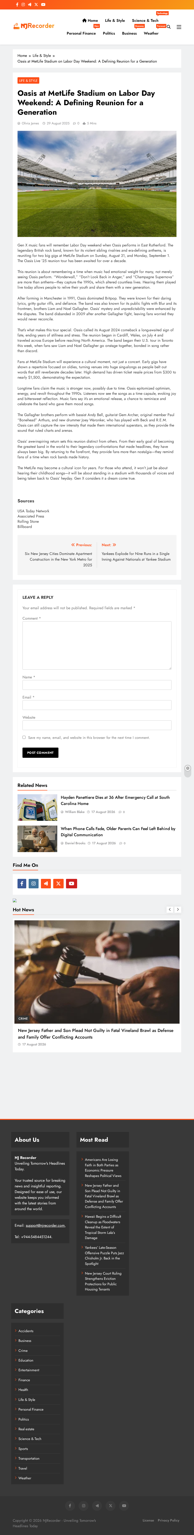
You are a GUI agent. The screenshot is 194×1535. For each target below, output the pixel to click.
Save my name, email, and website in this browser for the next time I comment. (89, 737)
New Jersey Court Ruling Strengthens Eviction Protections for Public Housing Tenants (103, 1281)
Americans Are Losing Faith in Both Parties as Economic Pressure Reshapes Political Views (103, 1167)
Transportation (29, 1458)
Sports (23, 1448)
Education (25, 1360)
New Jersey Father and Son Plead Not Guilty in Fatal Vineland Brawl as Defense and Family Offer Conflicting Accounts (104, 1196)
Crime (23, 1350)
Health (23, 1389)
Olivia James (30, 123)
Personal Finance (83, 31)
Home (92, 20)
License (148, 1520)
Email (28, 697)
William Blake (75, 811)
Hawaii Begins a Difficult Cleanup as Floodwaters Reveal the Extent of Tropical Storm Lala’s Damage (103, 1227)
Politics (109, 33)
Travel (22, 1468)
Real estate (26, 1429)
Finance (24, 1380)
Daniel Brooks (75, 843)
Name (28, 677)
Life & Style (115, 20)
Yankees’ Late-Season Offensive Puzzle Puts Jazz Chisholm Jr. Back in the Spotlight (104, 1255)
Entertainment (28, 1370)
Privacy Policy (168, 1520)
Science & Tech (147, 18)
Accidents (25, 1331)
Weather (153, 31)
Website (28, 717)
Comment (31, 618)
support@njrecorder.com (45, 1225)
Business (131, 31)
